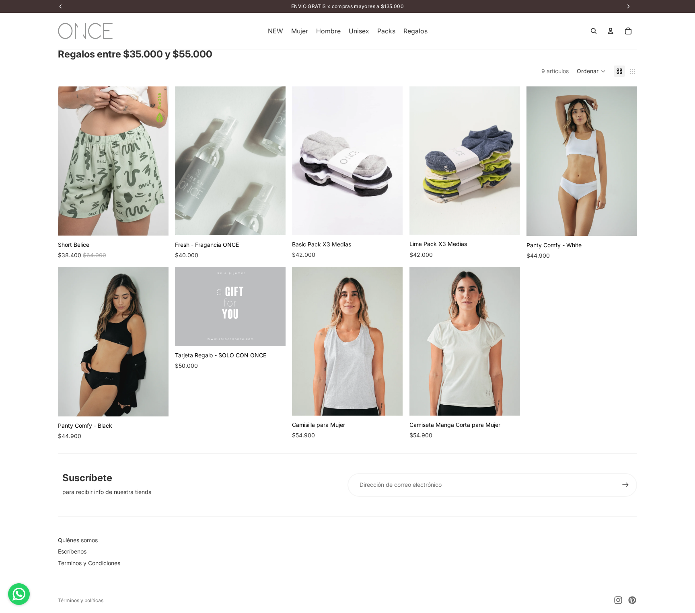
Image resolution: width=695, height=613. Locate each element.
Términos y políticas (80, 600)
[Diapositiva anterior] (70, 161)
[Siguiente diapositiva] (156, 161)
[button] (591, 71)
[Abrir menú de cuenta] (610, 31)
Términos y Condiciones (89, 563)
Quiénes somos (78, 540)
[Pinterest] (632, 600)
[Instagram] (618, 600)
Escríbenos (72, 551)
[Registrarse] (625, 484)
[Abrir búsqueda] (593, 31)
